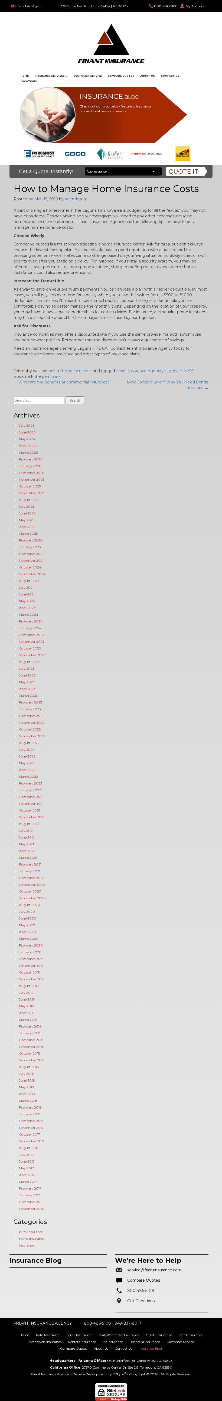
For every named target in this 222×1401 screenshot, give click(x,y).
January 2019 (29, 1033)
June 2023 (27, 675)
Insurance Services (50, 75)
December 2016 (31, 1202)
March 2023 (28, 695)
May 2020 (27, 925)
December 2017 (31, 1121)
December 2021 (31, 797)
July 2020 (27, 912)
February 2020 (31, 945)
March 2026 (28, 452)
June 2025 (27, 513)
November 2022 (31, 722)
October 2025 (30, 486)
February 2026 (30, 459)
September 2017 (31, 1141)
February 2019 (30, 1026)
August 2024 (29, 581)
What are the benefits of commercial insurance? (62, 382)
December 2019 (31, 959)
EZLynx (119, 1374)
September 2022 (32, 736)
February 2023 (30, 702)
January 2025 (30, 547)
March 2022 (28, 776)
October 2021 (29, 810)
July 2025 (26, 506)
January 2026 (30, 466)
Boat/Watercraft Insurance (118, 1335)
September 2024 (32, 574)
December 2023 (31, 635)
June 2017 (27, 1161)
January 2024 (30, 628)
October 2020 (30, 891)
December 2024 (31, 554)
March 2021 (28, 858)
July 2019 (26, 993)
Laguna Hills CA (179, 370)
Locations (29, 81)
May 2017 (26, 1168)
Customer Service (87, 75)
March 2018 (28, 1101)
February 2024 (31, 621)
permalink (51, 376)
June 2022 (27, 756)
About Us (147, 75)
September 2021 (31, 817)
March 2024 (28, 614)
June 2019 (27, 999)
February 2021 (30, 864)
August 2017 (29, 1148)
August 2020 (29, 905)
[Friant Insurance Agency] (111, 43)
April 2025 (27, 527)
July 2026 (26, 425)
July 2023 (26, 668)
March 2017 (28, 1182)
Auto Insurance (31, 1232)
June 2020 (27, 918)
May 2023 (27, 682)
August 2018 (29, 1067)
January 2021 (29, 871)
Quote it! (184, 171)
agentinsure (76, 199)
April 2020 (27, 932)
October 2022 (30, 729)
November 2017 (31, 1128)
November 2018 (31, 1047)
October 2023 (30, 648)
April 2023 (27, 689)
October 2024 (30, 567)
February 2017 (30, 1188)
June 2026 (27, 432)
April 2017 (27, 1175)
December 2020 (32, 878)
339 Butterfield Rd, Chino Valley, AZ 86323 (139, 1361)
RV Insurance (112, 1342)
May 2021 (26, 844)
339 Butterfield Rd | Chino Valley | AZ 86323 (94, 6)
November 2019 (31, 966)
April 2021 (27, 851)
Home (25, 75)
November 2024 (32, 560)
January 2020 (30, 952)
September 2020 (32, 898)
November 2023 (31, 641)
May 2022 (27, 763)
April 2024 (27, 608)
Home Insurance (76, 370)
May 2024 (27, 601)
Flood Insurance (190, 1335)
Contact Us (170, 75)
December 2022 (31, 716)
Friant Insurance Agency (139, 370)
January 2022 (30, 790)
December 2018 (31, 1040)
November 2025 (31, 479)
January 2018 (29, 1114)
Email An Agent (29, 6)
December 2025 (31, 473)
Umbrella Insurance (144, 1342)
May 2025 (26, 520)
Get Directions (141, 1300)
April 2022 (27, 770)
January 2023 (30, 709)
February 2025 (30, 540)
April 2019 (27, 1013)
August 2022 (29, 743)
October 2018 (29, 1053)
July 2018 (26, 1074)
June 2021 (27, 837)
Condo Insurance (159, 1335)
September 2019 (31, 979)
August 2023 (29, 662)
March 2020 (28, 939)
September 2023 (32, 655)
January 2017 (29, 1195)
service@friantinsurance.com (154, 1270)
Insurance (26, 1245)
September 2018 (32, 1060)
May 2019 (26, 1006)
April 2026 (27, 446)
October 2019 (29, 972)
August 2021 (29, 824)
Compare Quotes (121, 75)
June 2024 (27, 594)
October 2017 (29, 1134)
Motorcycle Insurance (44, 1342)
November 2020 (32, 885)
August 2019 (29, 986)
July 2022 (26, 749)
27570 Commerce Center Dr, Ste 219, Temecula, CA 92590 (127, 1367)
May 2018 (26, 1087)
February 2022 (30, 783)
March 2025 (28, 533)
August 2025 (29, 500)
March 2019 (28, 1020)
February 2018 (30, 1107)
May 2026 (27, 439)
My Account (195, 6)
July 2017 (26, 1155)
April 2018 (27, 1094)
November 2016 (31, 1209)
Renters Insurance (82, 1342)
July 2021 (26, 831)
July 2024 (27, 587)
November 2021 (31, 803)
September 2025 (32, 493)
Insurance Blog (150, 1348)
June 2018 (27, 1080)
